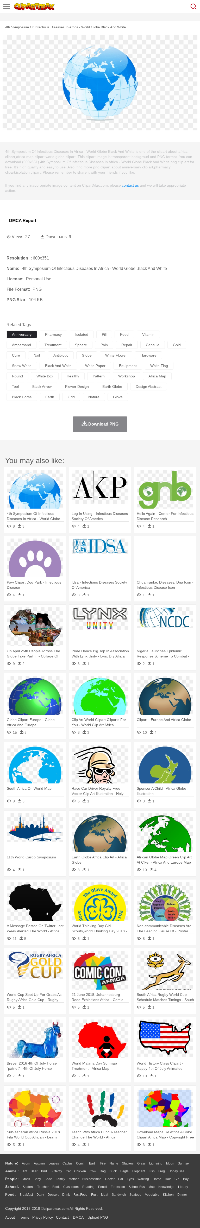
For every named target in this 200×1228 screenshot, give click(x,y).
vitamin (148, 334)
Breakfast (26, 1195)
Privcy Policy (42, 1217)
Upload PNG (98, 1217)
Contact (62, 1217)
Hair (168, 1179)
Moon (170, 1163)
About (10, 1217)
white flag (159, 366)
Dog (103, 1171)
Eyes (130, 1179)
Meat (104, 1195)
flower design (77, 386)
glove (118, 397)
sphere (81, 345)
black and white (58, 366)
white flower (116, 355)
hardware (148, 355)
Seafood (135, 1195)
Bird (44, 1171)
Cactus (67, 1163)
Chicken (80, 1171)
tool (15, 386)
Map (151, 1187)
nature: (11, 1163)
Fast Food (80, 1195)
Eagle (124, 1171)
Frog (161, 1171)
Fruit (94, 1195)
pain (104, 345)
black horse (22, 397)
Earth (93, 1163)
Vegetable (152, 1195)
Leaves (53, 1163)
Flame (113, 1163)
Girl (176, 1179)
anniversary (22, 334)
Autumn (39, 1163)
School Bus (137, 1187)
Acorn (26, 1163)
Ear (120, 1179)
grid (71, 397)
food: (10, 1194)
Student (28, 1187)
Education (118, 1187)
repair (126, 345)
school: (12, 1187)
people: (12, 1179)
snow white (22, 366)
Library (183, 1187)
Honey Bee (176, 1171)
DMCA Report (22, 220)
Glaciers (128, 1163)
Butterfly (56, 1171)
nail (37, 355)
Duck (113, 1171)
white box (44, 376)
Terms (24, 1217)
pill (104, 334)
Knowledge (166, 1187)
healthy (73, 376)
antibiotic (60, 355)
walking (143, 1179)
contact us (130, 185)
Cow (93, 1171)
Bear (34, 1171)
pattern (99, 376)
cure (16, 355)
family (60, 1179)
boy (186, 1179)
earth (49, 397)
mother (74, 1179)
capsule (152, 345)
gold (177, 345)
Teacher (43, 1187)
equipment (128, 366)
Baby (37, 1179)
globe (87, 355)
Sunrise (183, 1163)
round (17, 376)
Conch (80, 1163)
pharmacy (53, 334)
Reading (88, 1187)
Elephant (138, 1171)
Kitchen (168, 1195)
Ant (24, 1171)
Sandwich (119, 1195)
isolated (81, 334)
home (157, 1179)
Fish (152, 1171)
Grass (141, 1163)
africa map (157, 376)
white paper (95, 366)
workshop (126, 376)
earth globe (112, 386)
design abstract (148, 386)
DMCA (78, 1217)
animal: (12, 1171)
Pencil (102, 1187)
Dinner (182, 1195)
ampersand (21, 345)
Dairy (40, 1195)
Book (56, 1187)
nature (93, 397)
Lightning (155, 1163)
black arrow (42, 386)
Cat (68, 1171)
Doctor (110, 1179)
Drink (66, 1195)
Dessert (53, 1195)
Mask (26, 1179)
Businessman (92, 1179)
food (124, 334)
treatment (53, 345)
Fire (103, 1163)
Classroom (71, 1187)
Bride (48, 1179)
